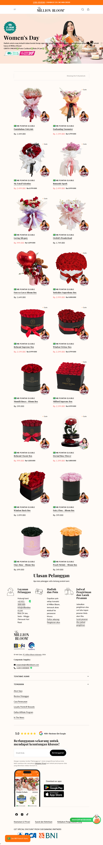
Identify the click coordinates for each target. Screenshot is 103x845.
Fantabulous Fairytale (23, 129)
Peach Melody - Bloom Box (65, 565)
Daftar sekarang (53, 619)
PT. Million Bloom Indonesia (32, 654)
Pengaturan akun (53, 622)
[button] (15, 9)
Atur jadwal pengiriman (80, 623)
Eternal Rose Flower (62, 456)
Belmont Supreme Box (24, 347)
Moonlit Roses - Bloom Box (26, 401)
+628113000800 (22, 668)
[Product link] (32, 111)
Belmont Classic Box (23, 456)
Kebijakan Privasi (40, 763)
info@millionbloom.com (24, 608)
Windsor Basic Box (22, 510)
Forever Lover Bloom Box (25, 292)
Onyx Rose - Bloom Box (24, 565)
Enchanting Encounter (63, 129)
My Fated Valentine (22, 183)
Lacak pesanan (82, 619)
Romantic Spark (60, 183)
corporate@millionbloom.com (27, 665)
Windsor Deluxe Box (62, 347)
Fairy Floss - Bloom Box (63, 510)
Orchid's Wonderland (62, 238)
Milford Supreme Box (62, 401)
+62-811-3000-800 (21, 602)
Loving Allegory (21, 238)
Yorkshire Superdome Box (64, 292)
